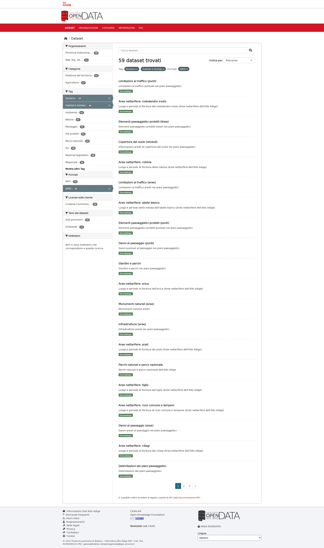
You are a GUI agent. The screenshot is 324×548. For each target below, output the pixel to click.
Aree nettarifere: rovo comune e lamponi (146, 405)
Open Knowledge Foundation (147, 514)
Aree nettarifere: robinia (135, 162)
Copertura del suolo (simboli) (138, 142)
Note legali (72, 525)
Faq (141, 28)
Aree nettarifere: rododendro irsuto (142, 101)
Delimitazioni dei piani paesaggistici (142, 466)
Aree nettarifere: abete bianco (139, 202)
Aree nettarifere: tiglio (133, 385)
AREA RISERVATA (211, 526)
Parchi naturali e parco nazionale (141, 364)
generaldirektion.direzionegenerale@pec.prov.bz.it (109, 543)
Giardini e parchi (130, 263)
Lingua (202, 533)
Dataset (70, 28)
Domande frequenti (77, 514)
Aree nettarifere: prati (133, 344)
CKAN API (135, 511)
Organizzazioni (88, 28)
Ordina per (215, 60)
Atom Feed (72, 518)
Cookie (70, 536)
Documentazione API (188, 497)
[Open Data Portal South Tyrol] (82, 15)
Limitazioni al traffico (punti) (137, 81)
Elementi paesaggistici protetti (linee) (144, 121)
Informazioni (127, 28)
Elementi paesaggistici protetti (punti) (144, 223)
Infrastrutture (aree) (132, 324)
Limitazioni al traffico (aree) (137, 182)
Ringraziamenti (75, 522)
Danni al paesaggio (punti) (136, 243)
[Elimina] (137, 69)
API (170, 497)
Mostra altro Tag (75, 169)
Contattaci (72, 532)
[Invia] (250, 50)
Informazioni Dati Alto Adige (83, 511)
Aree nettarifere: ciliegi (134, 445)
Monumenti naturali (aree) (136, 304)
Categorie (108, 28)
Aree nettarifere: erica (134, 283)
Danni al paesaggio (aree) (136, 425)
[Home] (66, 38)
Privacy (70, 529)
